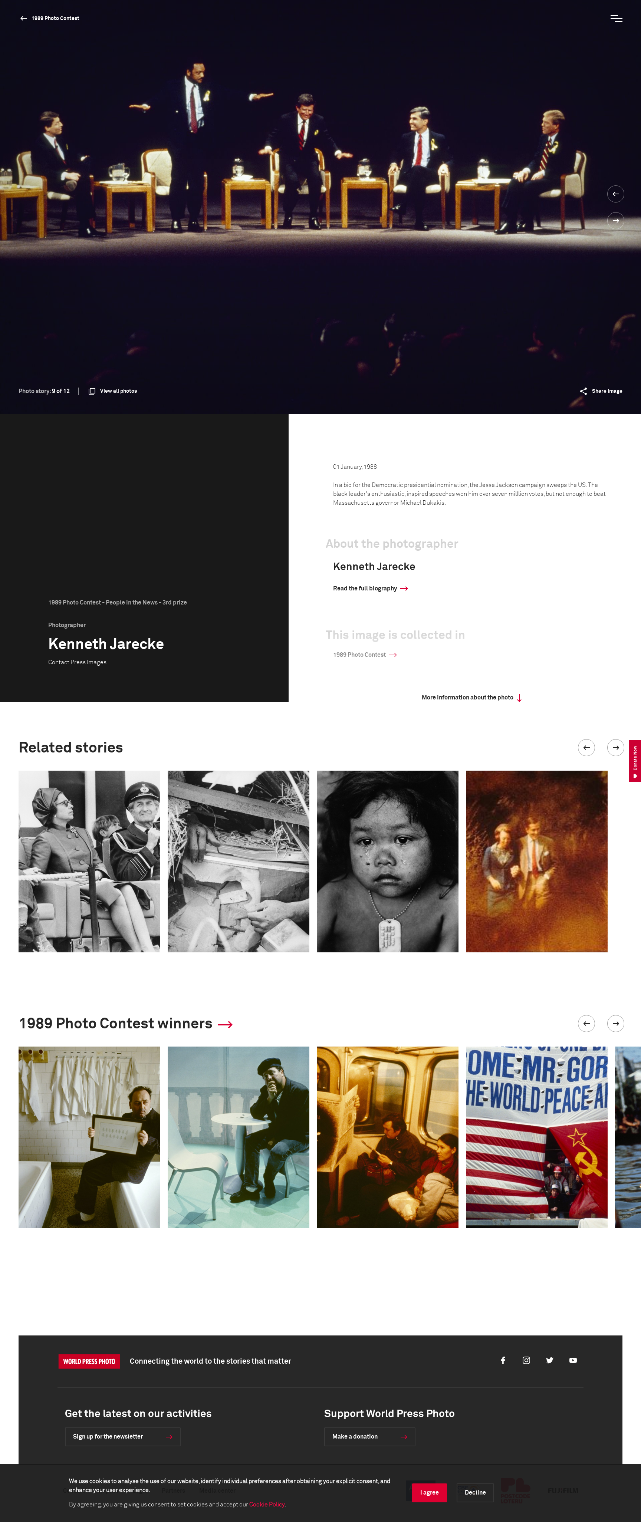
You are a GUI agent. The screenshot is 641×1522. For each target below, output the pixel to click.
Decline (475, 1493)
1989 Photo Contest (55, 18)
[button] (586, 747)
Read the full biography (365, 589)
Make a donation (355, 1437)
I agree (429, 1493)
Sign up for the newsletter (108, 1437)
